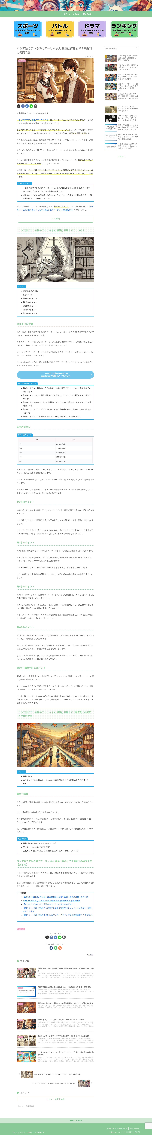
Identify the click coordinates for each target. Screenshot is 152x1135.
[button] (35, 106)
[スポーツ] (27, 29)
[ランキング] (124, 29)
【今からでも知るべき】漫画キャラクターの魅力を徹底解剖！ (49, 904)
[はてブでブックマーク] (27, 106)
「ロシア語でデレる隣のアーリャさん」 (33, 120)
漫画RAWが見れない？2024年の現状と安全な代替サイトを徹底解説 (51, 901)
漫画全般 (21, 929)
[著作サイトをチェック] (51, 948)
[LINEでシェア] (31, 106)
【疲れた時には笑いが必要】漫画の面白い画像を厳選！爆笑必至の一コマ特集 (55, 897)
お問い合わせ (134, 1128)
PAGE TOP (77, 1121)
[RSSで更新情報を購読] (60, 948)
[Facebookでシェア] (23, 106)
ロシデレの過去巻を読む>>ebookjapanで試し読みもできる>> (55, 374)
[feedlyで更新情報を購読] (55, 948)
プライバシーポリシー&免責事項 (116, 1128)
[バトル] (59, 29)
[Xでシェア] (18, 106)
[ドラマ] (92, 29)
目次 (53, 219)
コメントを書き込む (55, 1099)
